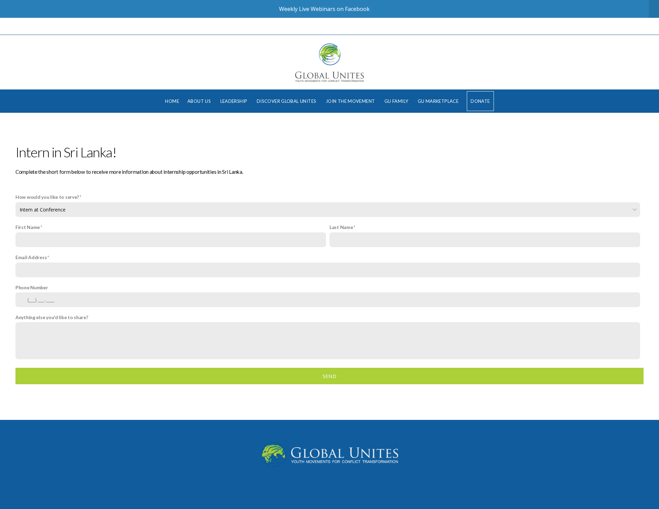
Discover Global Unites (287, 101)
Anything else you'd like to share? (51, 317)
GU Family (396, 101)
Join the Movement (351, 101)
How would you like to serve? (47, 197)
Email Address (31, 257)
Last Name (341, 227)
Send (329, 376)
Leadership (234, 101)
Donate (480, 101)
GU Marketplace (438, 101)
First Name (27, 227)
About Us (199, 101)
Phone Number (31, 287)
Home (172, 101)
